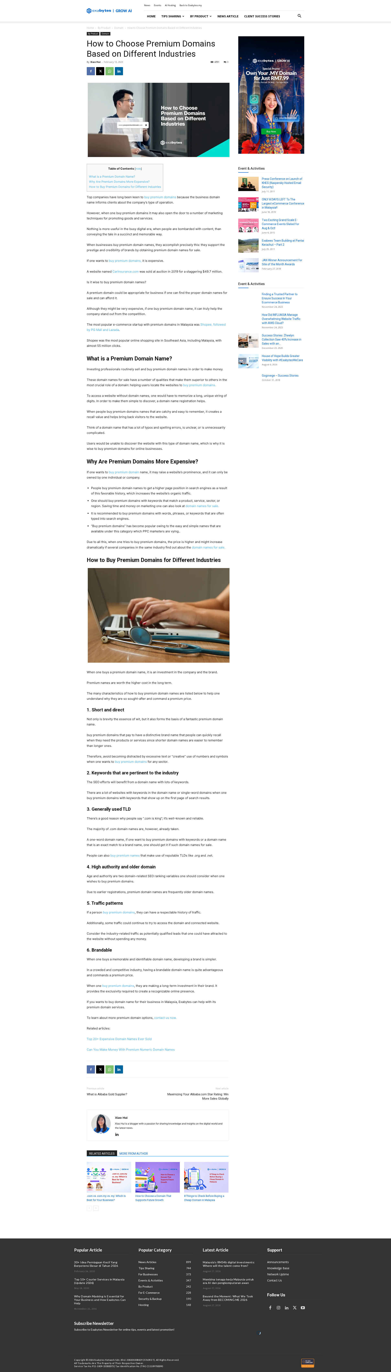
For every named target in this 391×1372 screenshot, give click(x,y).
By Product (199, 16)
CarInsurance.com (125, 271)
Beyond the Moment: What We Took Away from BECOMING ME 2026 (228, 1298)
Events (157, 5)
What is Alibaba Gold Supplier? (107, 1094)
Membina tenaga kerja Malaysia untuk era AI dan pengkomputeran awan (228, 1281)
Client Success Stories (262, 16)
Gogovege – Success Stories (280, 375)
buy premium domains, (125, 261)
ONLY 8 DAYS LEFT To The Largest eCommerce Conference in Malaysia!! (283, 203)
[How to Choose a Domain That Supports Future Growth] (157, 1177)
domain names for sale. (202, 506)
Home (151, 16)
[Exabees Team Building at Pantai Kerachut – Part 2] (248, 246)
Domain (118, 28)
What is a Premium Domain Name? (112, 176)
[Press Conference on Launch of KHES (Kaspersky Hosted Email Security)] (248, 184)
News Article (227, 16)
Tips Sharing (171, 16)
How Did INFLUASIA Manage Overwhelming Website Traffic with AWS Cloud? (281, 319)
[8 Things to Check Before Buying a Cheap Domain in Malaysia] (206, 1177)
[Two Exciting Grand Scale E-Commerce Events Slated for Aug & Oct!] (248, 225)
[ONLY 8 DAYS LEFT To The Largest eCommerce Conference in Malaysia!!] (248, 204)
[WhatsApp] (109, 71)
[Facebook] (91, 71)
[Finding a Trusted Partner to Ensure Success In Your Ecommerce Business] (248, 299)
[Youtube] (303, 1308)
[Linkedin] (119, 71)
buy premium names (125, 855)
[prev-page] (89, 1208)
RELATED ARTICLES (102, 1153)
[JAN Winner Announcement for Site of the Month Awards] (248, 265)
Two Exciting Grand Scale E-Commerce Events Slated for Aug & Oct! (280, 224)
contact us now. (165, 1018)
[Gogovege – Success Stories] (248, 381)
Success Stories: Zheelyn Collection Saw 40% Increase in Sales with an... (281, 339)
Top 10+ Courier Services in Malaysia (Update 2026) (99, 1281)
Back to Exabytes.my (191, 5)
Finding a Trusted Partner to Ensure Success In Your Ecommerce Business (280, 298)
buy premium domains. (199, 385)
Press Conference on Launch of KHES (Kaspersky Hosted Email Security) (282, 183)
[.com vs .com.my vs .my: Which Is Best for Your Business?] (109, 1177)
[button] (299, 16)
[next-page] (95, 1208)
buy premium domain (124, 472)
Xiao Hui (95, 61)
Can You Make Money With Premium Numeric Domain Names (131, 1049)
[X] (100, 71)
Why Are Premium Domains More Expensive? (119, 181)
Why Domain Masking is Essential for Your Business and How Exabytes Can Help (100, 1300)
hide (138, 168)
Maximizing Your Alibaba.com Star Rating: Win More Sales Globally (197, 1096)
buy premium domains (160, 197)
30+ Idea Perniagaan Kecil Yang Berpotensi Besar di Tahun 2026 (96, 1263)
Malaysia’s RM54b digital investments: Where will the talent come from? (229, 1263)
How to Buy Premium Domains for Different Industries (125, 186)
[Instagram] (278, 1308)
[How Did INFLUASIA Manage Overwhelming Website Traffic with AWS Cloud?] (248, 320)
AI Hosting (170, 5)
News (147, 5)
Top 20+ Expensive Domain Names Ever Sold (119, 1039)
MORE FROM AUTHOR (134, 1153)
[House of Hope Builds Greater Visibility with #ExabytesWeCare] (248, 361)
